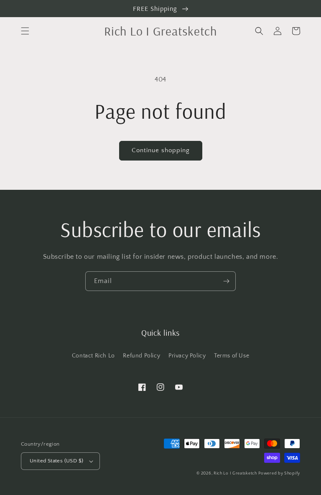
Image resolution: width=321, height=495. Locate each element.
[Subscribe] (226, 281)
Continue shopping (161, 150)
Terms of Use (231, 355)
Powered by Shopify (279, 473)
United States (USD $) (56, 461)
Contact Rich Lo (93, 355)
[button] (25, 31)
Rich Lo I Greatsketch (235, 473)
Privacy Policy (187, 355)
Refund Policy (141, 355)
